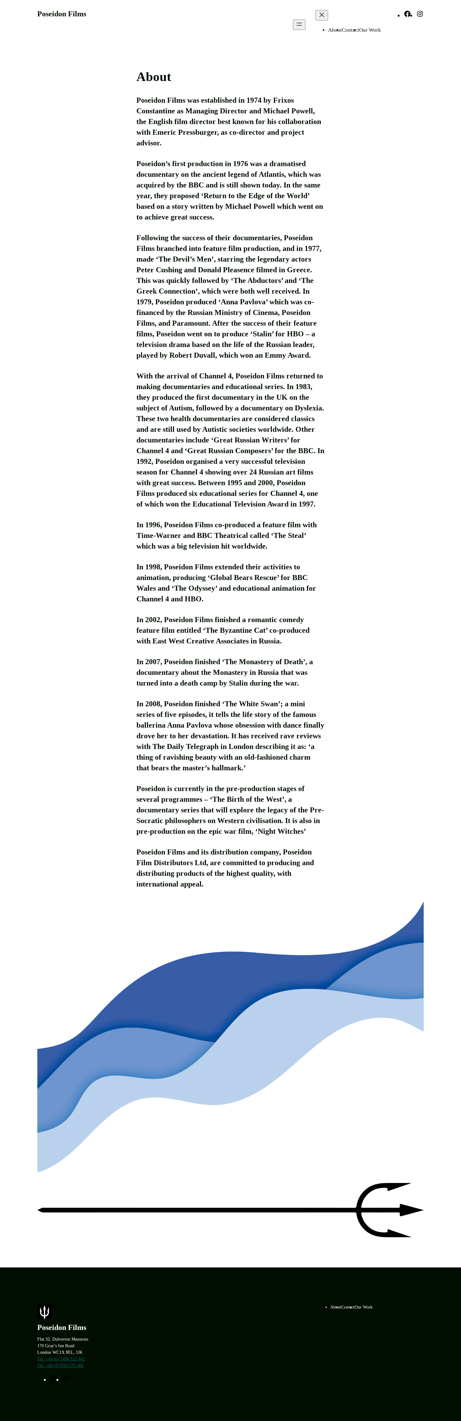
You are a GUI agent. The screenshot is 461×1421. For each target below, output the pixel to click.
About (335, 30)
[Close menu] (321, 15)
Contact (350, 30)
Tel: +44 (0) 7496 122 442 (61, 1359)
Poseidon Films (61, 14)
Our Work (370, 30)
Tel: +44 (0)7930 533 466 (60, 1365)
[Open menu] (299, 24)
